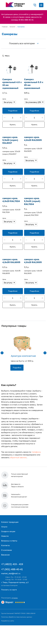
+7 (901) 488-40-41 (12, 569)
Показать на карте (9, 590)
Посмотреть (9, 598)
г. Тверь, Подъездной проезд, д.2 (14, 582)
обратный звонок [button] (18, 457)
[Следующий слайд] (45, 352)
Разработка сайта (7, 621)
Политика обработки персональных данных (16, 617)
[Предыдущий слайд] (2, 352)
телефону (36, 452)
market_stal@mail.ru (10, 573)
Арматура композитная (23, 356)
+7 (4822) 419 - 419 (12, 564)
